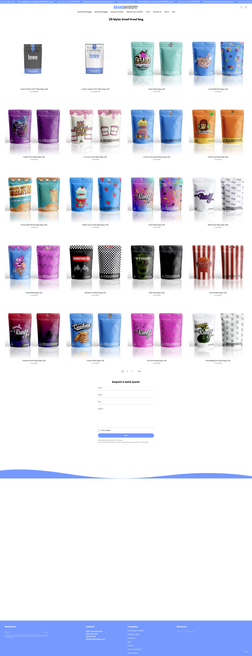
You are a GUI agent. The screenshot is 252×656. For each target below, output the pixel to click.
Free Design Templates (136, 630)
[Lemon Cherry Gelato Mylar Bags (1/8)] (157, 126)
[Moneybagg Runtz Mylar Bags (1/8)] (218, 329)
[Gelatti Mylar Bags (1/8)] (34, 261)
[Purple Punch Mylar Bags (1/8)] (34, 126)
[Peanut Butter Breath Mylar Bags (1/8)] (34, 194)
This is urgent (105, 430)
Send (126, 435)
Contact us (131, 638)
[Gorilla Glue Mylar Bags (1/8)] (218, 126)
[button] (84, 12)
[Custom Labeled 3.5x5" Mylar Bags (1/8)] (95, 58)
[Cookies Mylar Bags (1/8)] (95, 329)
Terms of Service (140, 442)
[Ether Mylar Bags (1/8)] (157, 261)
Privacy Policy (130, 442)
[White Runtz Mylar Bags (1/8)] (218, 194)
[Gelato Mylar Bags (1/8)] (157, 58)
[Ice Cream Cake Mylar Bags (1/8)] (95, 126)
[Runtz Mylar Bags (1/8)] (157, 194)
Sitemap (130, 645)
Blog (129, 642)
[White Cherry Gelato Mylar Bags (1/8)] (95, 194)
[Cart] (246, 7)
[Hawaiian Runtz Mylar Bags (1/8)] (34, 329)
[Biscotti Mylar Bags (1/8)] (218, 261)
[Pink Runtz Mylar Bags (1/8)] (157, 329)
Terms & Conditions (134, 649)
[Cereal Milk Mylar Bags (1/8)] (218, 58)
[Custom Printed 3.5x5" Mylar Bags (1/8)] (34, 58)
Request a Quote (133, 634)
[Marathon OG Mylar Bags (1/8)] (95, 261)
